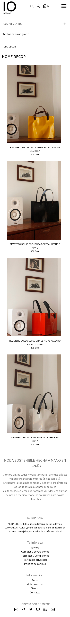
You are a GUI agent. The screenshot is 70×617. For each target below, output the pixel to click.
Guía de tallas (35, 584)
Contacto (35, 592)
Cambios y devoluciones (35, 551)
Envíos (35, 547)
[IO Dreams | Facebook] (23, 609)
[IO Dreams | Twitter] (38, 609)
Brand (35, 580)
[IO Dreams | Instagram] (16, 609)
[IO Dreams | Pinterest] (31, 609)
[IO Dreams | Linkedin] (45, 609)
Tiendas (35, 588)
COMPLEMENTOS (12, 23)
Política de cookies (35, 564)
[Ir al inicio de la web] (10, 7)
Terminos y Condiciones (35, 555)
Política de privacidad (35, 560)
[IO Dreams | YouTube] (53, 609)
